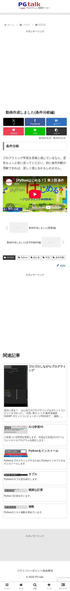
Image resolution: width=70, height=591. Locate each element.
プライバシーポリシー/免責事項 (35, 570)
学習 (47, 257)
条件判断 (59, 257)
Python (24, 257)
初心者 (36, 257)
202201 (10, 257)
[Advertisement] (35, 68)
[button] (56, 131)
